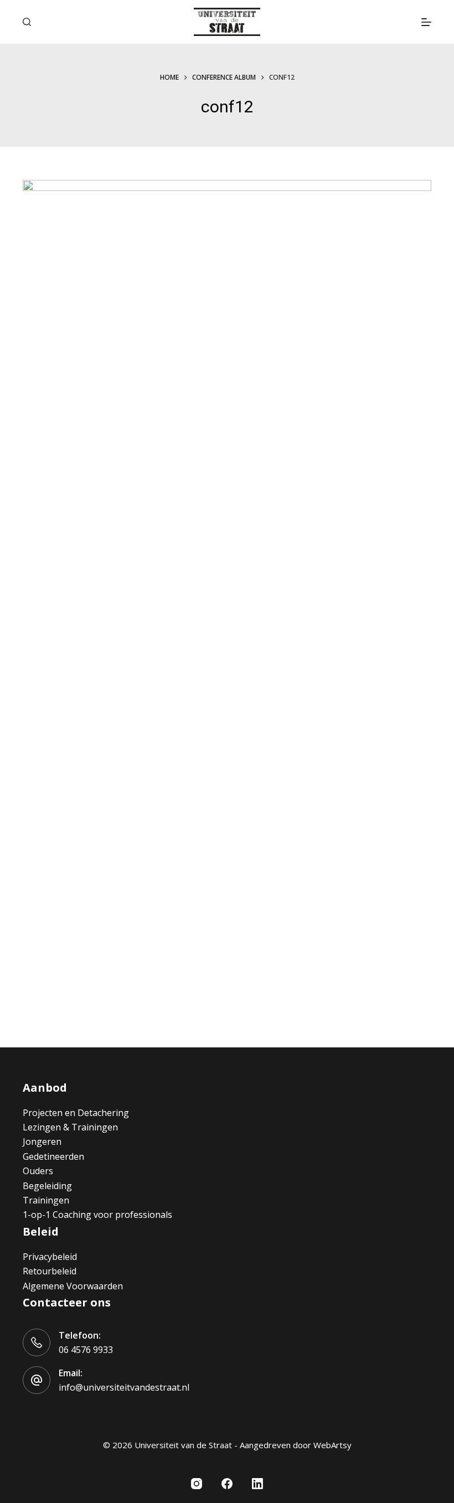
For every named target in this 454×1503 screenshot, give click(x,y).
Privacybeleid (50, 1257)
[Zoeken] (27, 22)
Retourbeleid (49, 1271)
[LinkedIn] (257, 1483)
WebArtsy (332, 1444)
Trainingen (46, 1200)
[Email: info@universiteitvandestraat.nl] (36, 1380)
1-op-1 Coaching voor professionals (97, 1214)
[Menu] (426, 22)
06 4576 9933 (86, 1350)
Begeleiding (47, 1186)
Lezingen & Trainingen (70, 1127)
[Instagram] (196, 1483)
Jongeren (42, 1141)
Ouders (38, 1171)
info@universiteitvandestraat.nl (124, 1387)
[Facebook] (227, 1483)
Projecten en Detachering (76, 1113)
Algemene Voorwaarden (73, 1286)
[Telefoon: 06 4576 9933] (36, 1342)
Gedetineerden (53, 1156)
